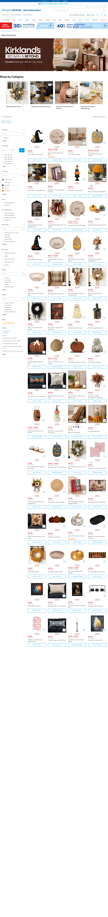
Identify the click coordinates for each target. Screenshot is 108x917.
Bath (60, 20)
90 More (4, 140)
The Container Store (45, 0)
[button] (13, 129)
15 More (4, 289)
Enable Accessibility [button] (102, 6)
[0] (105, 15)
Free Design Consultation (78, 15)
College (20, 20)
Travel (74, 20)
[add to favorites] (43, 143)
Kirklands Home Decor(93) (10, 343)
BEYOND (87, 20)
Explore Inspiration (16, 15)
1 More (4, 166)
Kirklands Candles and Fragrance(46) (13, 351)
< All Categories (6, 331)
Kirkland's (65, 0)
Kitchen (27, 20)
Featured (95, 20)
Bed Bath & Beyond (56, 0)
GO (22, 150)
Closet (34, 20)
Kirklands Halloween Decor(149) (11, 341)
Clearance (103, 20)
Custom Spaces (6, 20)
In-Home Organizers (27, 14)
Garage (48, 20)
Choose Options (57, 160)
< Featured (5, 332)
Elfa (14, 20)
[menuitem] (6, 15)
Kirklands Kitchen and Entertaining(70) (12, 347)
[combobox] (77, 10)
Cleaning (67, 20)
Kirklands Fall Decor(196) (9, 338)
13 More (4, 194)
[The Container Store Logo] (17, 10)
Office (54, 20)
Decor (80, 20)
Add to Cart (37, 160)
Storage (41, 20)
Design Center (5, 15)
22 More (4, 244)
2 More (4, 354)
